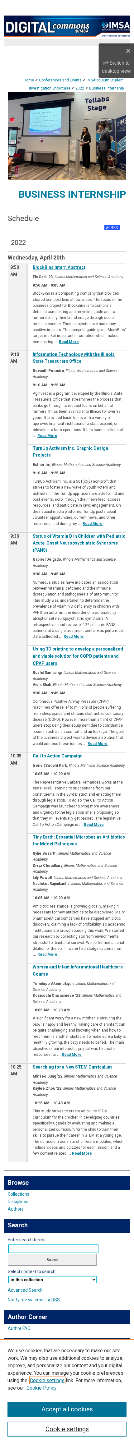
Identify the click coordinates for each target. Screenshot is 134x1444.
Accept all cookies (67, 1409)
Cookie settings (47, 1380)
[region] (67, 1391)
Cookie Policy (41, 1388)
